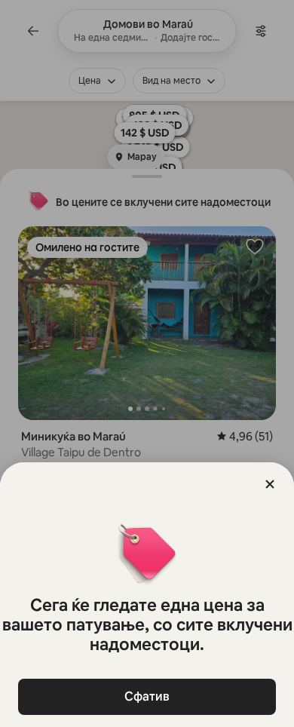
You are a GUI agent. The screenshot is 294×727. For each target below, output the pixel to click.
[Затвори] (270, 484)
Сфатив (147, 696)
